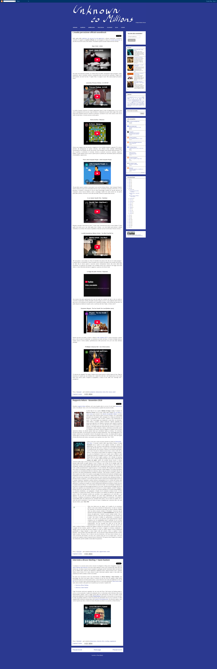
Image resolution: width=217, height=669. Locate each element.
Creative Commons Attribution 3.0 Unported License (135, 235)
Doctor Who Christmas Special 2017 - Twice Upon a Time (139, 82)
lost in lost (136, 102)
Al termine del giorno (133, 157)
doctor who (141, 98)
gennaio (131, 213)
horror (104, 392)
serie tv (128, 104)
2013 (130, 222)
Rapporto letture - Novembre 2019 (87, 400)
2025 (130, 179)
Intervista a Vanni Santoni (81, 587)
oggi (142, 102)
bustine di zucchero (137, 97)
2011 (130, 225)
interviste (99, 641)
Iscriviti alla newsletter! (135, 33)
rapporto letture (81, 406)
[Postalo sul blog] (87, 394)
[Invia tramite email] (85, 394)
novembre (131, 198)
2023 (130, 182)
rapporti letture (102, 551)
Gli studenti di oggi (133, 163)
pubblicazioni (91, 27)
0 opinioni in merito (77, 394)
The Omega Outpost (133, 147)
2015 (130, 219)
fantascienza (99, 392)
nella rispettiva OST (102, 337)
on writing (107, 641)
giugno (131, 205)
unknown (75, 27)
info (128, 102)
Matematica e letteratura (133, 164)
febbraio (131, 211)
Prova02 (130, 122)
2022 (130, 183)
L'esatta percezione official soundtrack (89, 32)
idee (140, 101)
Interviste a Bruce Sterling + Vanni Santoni (91, 560)
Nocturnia (131, 168)
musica (110, 392)
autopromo (92, 392)
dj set (116, 27)
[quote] (128, 97)
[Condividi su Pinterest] (91, 394)
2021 (130, 185)
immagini (142, 101)
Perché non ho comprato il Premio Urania (138, 74)
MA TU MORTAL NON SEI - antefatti (135, 138)
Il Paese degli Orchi (132, 143)
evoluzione (129, 100)
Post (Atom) (100, 655)
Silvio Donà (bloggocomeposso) (135, 142)
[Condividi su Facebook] (90, 394)
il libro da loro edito (117, 581)
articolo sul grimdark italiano (110, 414)
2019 (130, 188)
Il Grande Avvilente (132, 137)
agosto (131, 202)
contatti (123, 27)
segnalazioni (113, 641)
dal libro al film (134, 98)
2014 (130, 221)
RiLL (74, 581)
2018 (130, 215)
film (140, 100)
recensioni (109, 27)
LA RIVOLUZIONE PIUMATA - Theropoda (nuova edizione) (134, 133)
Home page (97, 650)
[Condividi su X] (88, 394)
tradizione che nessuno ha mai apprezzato (93, 38)
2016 (130, 218)
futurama (134, 101)
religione (137, 103)
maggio (131, 207)
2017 (130, 216)
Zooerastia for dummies (138, 57)
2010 (130, 227)
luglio (131, 204)
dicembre (131, 189)
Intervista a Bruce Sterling (81, 585)
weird (114, 392)
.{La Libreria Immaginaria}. (134, 121)
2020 (130, 186)
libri (107, 392)
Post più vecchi (117, 650)
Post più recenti (77, 650)
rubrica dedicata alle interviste (80, 567)
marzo (131, 210)
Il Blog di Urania (132, 152)
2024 (130, 180)
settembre (131, 201)
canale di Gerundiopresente (101, 599)
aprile (131, 208)
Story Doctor (101, 27)
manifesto (82, 27)
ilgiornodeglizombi (133, 126)
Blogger (111, 665)
